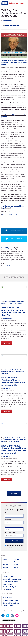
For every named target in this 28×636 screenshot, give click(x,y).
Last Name (8, 519)
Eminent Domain (8, 576)
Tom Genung (6, 388)
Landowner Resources (10, 581)
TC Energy (20, 303)
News (3, 23)
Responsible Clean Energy (12, 579)
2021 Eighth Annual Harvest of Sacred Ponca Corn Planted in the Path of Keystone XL (14, 449)
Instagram (12, 615)
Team (16, 567)
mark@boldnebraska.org (11, 265)
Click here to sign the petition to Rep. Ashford (12, 207)
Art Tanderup (8, 438)
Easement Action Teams (11, 603)
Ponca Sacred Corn (13, 439)
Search (5, 567)
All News (14, 493)
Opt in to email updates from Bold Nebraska (14, 546)
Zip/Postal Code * (10, 532)
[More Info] (14, 292)
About (16, 564)
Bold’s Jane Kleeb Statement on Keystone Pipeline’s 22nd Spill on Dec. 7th (13, 311)
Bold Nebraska (9, 301)
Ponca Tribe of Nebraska (18, 371)
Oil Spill (15, 303)
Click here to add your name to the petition (13, 116)
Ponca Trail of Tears (6, 371)
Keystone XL (15, 25)
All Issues (8, 589)
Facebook (3, 615)
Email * (7, 526)
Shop (16, 562)
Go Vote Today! (8, 605)
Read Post (7, 343)
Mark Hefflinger (7, 20)
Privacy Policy (22, 611)
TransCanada (16, 441)
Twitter (7, 615)
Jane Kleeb (16, 301)
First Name (8, 513)
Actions (5, 564)
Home (5, 559)
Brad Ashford (8, 25)
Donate (16, 559)
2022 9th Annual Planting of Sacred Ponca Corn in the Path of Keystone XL (13, 381)
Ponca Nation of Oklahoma (19, 369)
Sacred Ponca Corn (6, 373)
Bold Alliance (7, 598)
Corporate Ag (7, 584)
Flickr (17, 615)
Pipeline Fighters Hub (10, 600)
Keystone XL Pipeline (10, 587)
